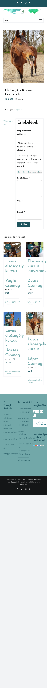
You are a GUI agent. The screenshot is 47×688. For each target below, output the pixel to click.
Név (19, 201)
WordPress (23, 484)
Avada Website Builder (31, 479)
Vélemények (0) (8, 123)
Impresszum (23, 460)
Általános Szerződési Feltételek (23, 421)
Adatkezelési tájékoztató (23, 410)
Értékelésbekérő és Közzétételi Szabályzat (23, 449)
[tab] (8, 123)
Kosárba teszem (9, 303)
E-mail (21, 212)
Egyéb (19, 110)
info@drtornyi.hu (11, 454)
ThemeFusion (11, 482)
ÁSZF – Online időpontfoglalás (23, 434)
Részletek (16, 302)
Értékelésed (23, 178)
